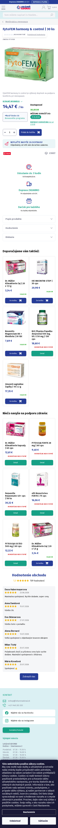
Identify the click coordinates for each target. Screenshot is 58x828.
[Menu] (3, 7)
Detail (42, 353)
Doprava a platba (40, 2)
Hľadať (51, 15)
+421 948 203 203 (15, 705)
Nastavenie (29, 812)
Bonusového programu (15, 118)
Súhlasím (43, 821)
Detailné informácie (11, 101)
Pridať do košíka (28, 132)
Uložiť (8, 153)
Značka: (9, 39)
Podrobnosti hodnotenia (36, 35)
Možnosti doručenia (42, 123)
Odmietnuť (15, 821)
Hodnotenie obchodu (29, 575)
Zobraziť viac (29, 676)
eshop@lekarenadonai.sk (19, 701)
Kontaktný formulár (16, 730)
